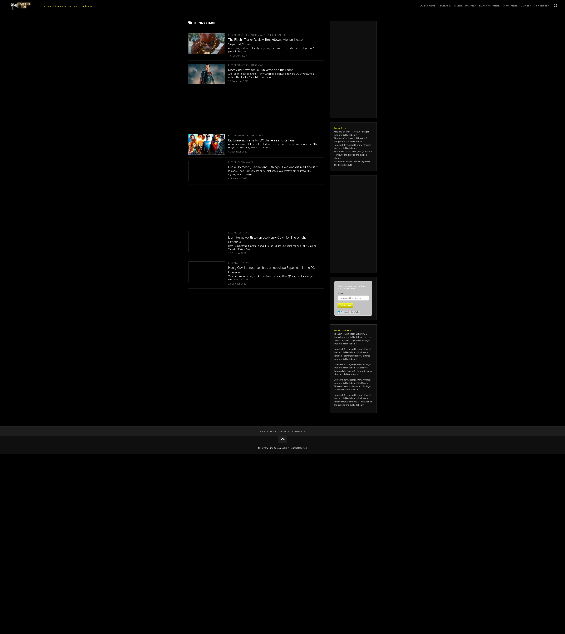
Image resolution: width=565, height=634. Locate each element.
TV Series (541, 5)
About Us (284, 431)
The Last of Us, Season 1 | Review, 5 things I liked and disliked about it (352, 340)
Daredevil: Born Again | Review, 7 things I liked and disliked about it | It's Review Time (352, 352)
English (239, 162)
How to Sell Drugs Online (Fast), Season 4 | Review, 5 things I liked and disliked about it (353, 154)
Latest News (427, 5)
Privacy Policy (268, 431)
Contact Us (298, 431)
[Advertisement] (256, 109)
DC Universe (509, 5)
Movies (524, 5)
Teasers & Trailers (450, 5)
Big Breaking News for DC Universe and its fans (261, 140)
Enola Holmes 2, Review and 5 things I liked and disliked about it (273, 167)
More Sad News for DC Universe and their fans (260, 70)
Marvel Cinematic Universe (482, 5)
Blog (231, 35)
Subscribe (345, 305)
